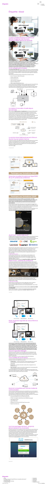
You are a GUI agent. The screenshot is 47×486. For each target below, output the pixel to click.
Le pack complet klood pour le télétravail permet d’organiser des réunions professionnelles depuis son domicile (21, 39)
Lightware (10, 258)
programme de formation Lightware (30, 288)
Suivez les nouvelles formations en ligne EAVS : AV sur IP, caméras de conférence (23, 177)
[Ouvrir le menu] (38, 4)
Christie (28, 257)
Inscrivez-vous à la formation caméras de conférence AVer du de (23, 287)
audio (33, 267)
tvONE (32, 257)
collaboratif (13, 344)
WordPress (43, 483)
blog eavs (5, 4)
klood (20, 64)
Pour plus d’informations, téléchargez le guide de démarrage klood (20, 210)
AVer (25, 282)
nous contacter (17, 436)
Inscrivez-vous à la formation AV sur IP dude (22, 259)
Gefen (14, 258)
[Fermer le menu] (40, 2)
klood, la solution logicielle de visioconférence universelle (23, 321)
